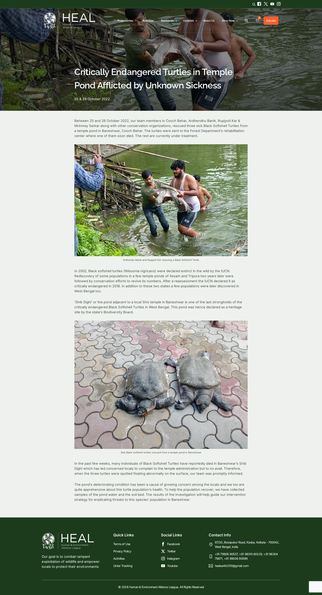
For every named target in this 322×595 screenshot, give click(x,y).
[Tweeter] (265, 3)
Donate (271, 20)
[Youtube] (272, 3)
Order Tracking (122, 566)
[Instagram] (277, 3)
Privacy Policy (122, 551)
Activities (118, 558)
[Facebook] (258, 3)
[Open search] (254, 4)
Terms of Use (121, 544)
